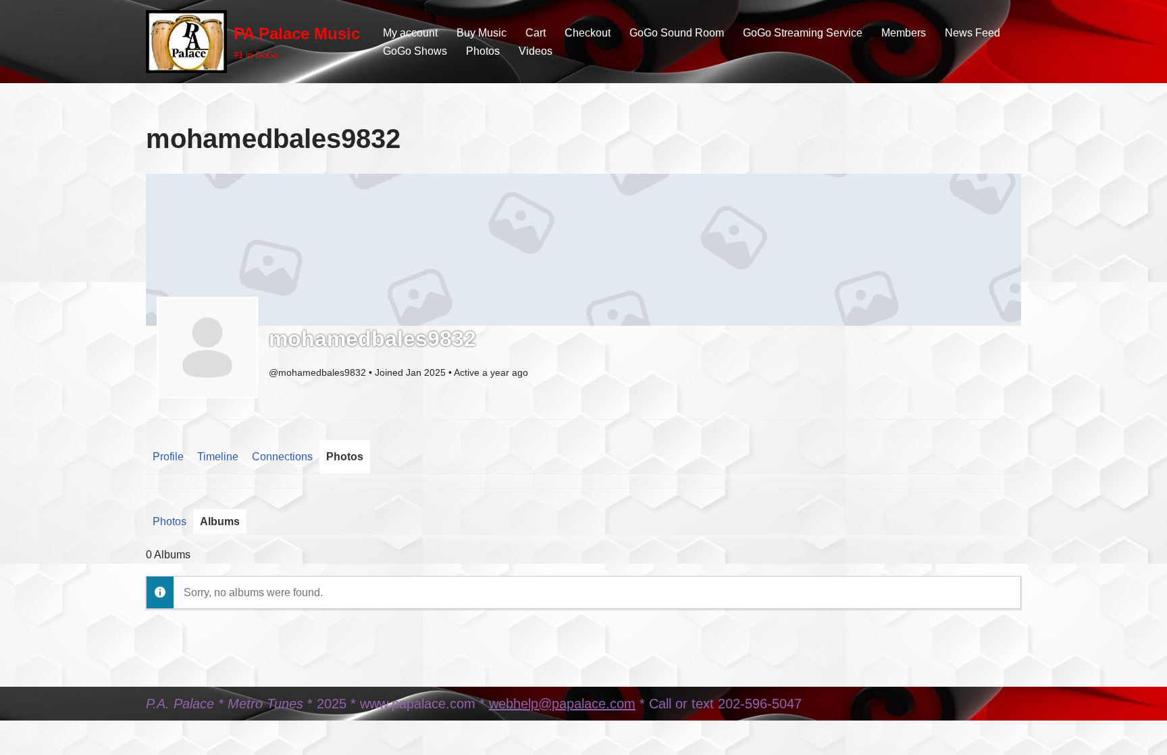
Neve (159, 738)
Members (903, 33)
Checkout (588, 33)
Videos (535, 51)
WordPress (266, 738)
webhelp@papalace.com (562, 703)
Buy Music (482, 33)
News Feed (972, 33)
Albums (220, 521)
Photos (483, 51)
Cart (535, 33)
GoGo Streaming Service (802, 33)
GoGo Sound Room (676, 33)
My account (410, 33)
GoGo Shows (415, 51)
